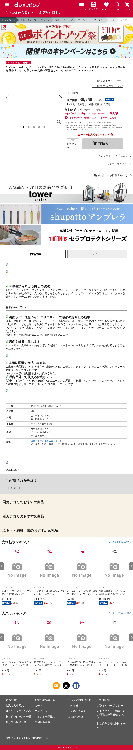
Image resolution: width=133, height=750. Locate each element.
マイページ (41, 711)
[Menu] (7, 4)
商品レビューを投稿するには (110, 175)
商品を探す (12, 700)
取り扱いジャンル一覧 (19, 716)
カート (38, 705)
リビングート (13, 488)
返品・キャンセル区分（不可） (46, 440)
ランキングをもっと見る (119, 542)
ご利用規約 (103, 700)
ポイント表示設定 (45, 716)
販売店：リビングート (110, 80)
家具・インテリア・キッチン (35, 20)
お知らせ (73, 705)
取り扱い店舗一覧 (16, 722)
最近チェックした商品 (19, 711)
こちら (46, 737)
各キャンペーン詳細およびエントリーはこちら (92, 117)
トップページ (8, 20)
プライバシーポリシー (110, 705)
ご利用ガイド (42, 722)
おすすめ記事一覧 (45, 700)
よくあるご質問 (77, 711)
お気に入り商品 (15, 705)
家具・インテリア (64, 20)
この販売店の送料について (107, 86)
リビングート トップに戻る (111, 156)
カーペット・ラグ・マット (91, 20)
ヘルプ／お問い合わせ (81, 700)
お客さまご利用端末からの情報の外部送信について (111, 714)
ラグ (112, 20)
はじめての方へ (77, 716)
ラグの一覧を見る (117, 164)
